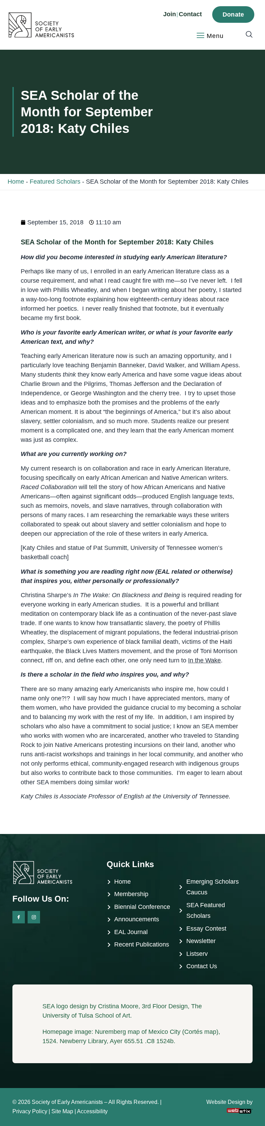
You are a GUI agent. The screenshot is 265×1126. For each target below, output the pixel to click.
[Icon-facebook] (18, 917)
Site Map (62, 1111)
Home (16, 181)
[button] (246, 35)
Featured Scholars (55, 181)
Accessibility (92, 1111)
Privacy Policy (29, 1111)
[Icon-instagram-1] (34, 917)
